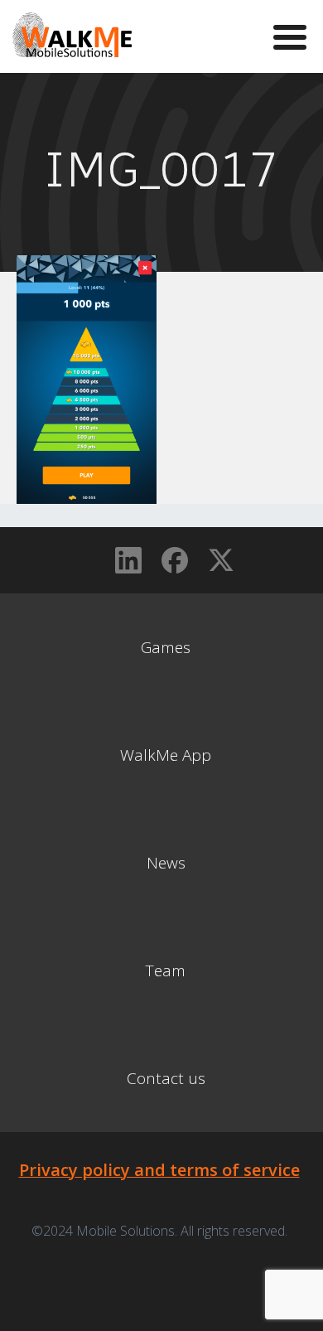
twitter (221, 560)
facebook (174, 560)
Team (166, 970)
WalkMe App (165, 755)
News (166, 863)
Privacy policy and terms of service (159, 1170)
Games (165, 647)
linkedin (128, 560)
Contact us (166, 1078)
